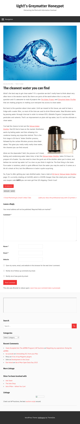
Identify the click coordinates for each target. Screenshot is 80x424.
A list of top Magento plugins (22, 357)
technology (8, 186)
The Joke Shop (11, 383)
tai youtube (10, 354)
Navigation (9, 19)
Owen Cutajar (19, 84)
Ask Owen (9, 381)
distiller (6, 191)
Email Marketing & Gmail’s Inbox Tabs (17, 198)
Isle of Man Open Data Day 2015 (26, 362)
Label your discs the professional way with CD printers (56, 198)
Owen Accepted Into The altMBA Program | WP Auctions (25, 348)
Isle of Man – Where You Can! (16, 386)
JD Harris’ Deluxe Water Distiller (64, 174)
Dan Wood (9, 362)
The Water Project (47, 99)
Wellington (41, 418)
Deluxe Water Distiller (51, 156)
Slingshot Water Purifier (67, 99)
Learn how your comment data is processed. (45, 288)
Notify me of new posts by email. (17, 276)
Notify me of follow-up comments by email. (20, 271)
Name (6, 246)
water (13, 191)
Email (5, 253)
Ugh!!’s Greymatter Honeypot (40, 5)
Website (6, 259)
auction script (30, 401)
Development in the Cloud (20, 360)
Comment (7, 215)
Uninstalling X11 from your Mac (27, 354)
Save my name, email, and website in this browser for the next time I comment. (33, 265)
